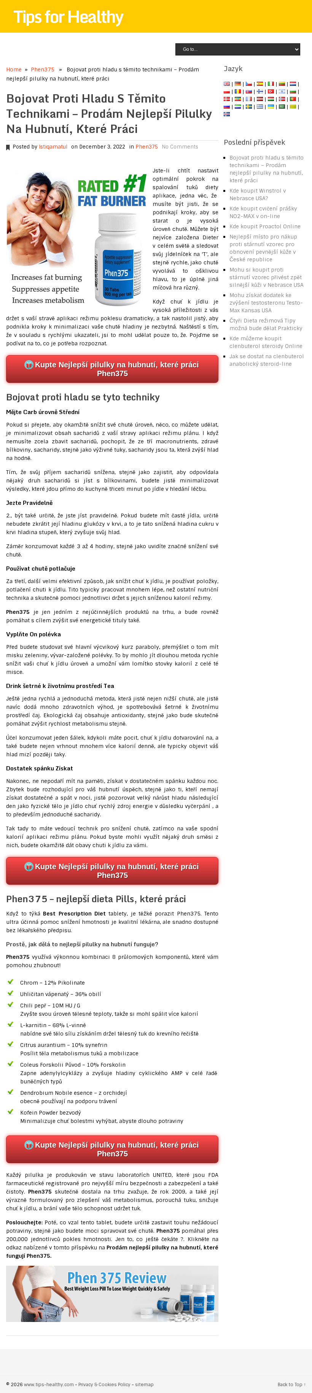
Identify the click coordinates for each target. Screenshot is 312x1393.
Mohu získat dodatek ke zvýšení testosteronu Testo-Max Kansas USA (266, 303)
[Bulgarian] (293, 91)
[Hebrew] (282, 91)
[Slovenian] (238, 106)
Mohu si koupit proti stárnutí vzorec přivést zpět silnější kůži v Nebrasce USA (266, 277)
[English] (227, 84)
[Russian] (227, 106)
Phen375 (42, 69)
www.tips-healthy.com (49, 1385)
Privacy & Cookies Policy (104, 1385)
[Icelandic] (227, 114)
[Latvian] (260, 99)
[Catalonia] (293, 106)
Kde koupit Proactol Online (265, 226)
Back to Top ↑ (292, 1385)
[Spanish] (260, 84)
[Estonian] (238, 99)
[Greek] (260, 106)
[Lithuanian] (282, 84)
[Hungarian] (271, 99)
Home (14, 69)
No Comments (180, 147)
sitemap (144, 1385)
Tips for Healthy (68, 16)
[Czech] (249, 84)
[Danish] (227, 99)
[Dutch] (293, 84)
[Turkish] (271, 91)
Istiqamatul (53, 147)
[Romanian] (238, 91)
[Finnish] (260, 91)
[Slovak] (249, 91)
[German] (238, 84)
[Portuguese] (293, 99)
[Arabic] (282, 106)
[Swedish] (249, 106)
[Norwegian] (282, 99)
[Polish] (227, 91)
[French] (249, 99)
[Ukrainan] (271, 106)
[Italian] (271, 84)
